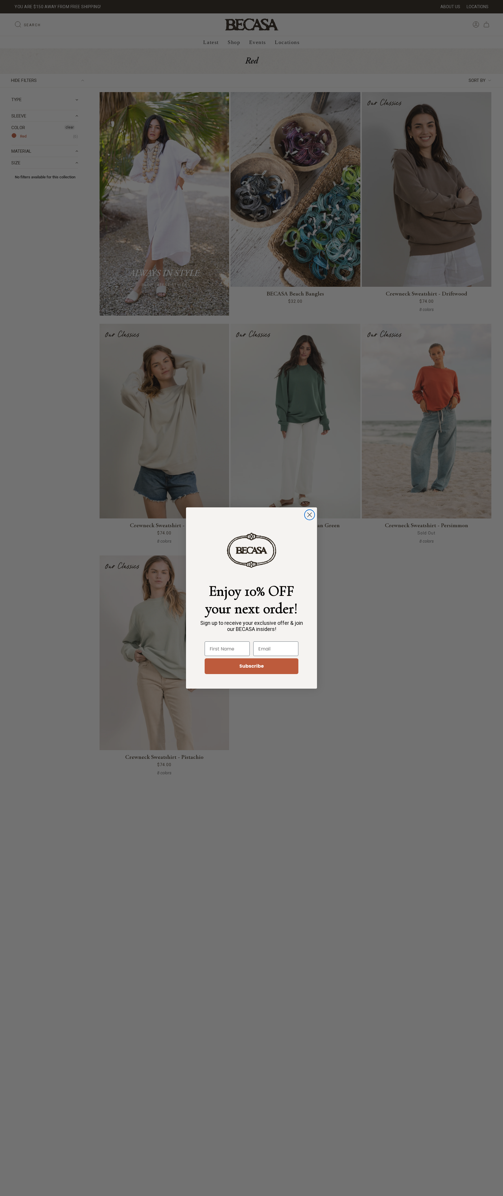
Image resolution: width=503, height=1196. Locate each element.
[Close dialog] (309, 515)
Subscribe (251, 666)
